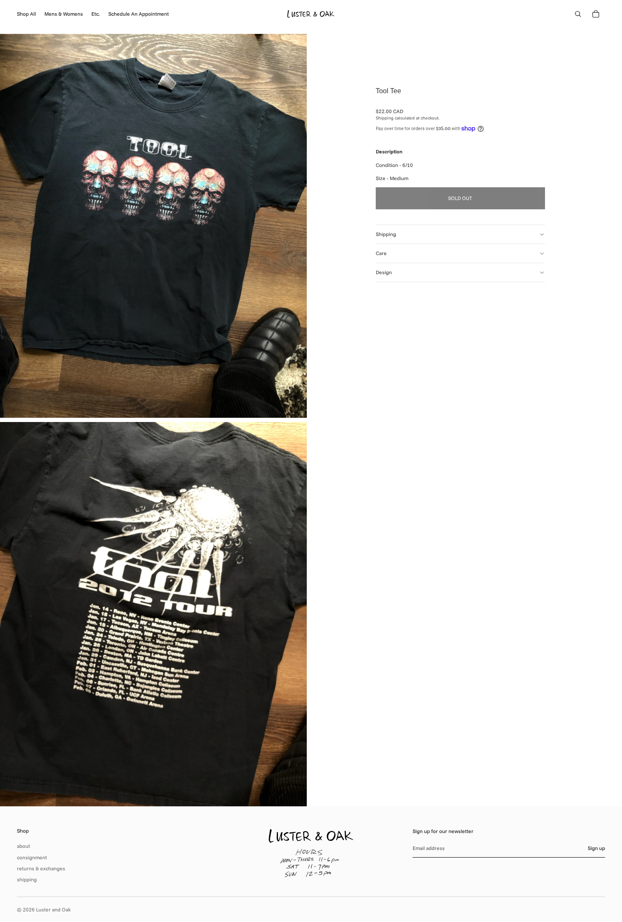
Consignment (32, 857)
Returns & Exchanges (41, 868)
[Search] (578, 14)
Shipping (386, 234)
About (23, 846)
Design (384, 272)
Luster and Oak (53, 909)
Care (381, 253)
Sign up (596, 848)
